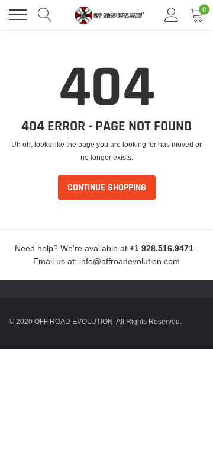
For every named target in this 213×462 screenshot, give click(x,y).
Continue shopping (106, 187)
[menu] (18, 15)
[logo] (109, 15)
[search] (45, 15)
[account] (171, 14)
